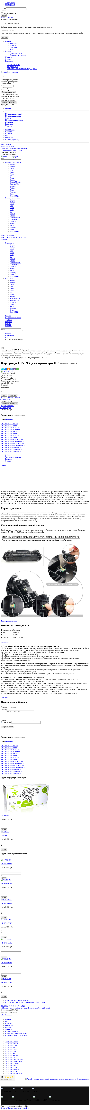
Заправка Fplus (10, 1051)
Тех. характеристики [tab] (13, 457)
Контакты (9, 61)
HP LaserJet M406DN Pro (10, 435)
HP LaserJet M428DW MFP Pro (12, 441)
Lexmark (13, 186)
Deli (11, 170)
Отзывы (8, 59)
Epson (12, 172)
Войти (4, 15)
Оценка (4, 709)
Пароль (3, 11)
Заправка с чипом (7, 406)
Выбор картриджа (7, 98)
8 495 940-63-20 (23, 1000)
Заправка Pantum (11, 1065)
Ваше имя (4, 707)
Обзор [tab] (7, 455)
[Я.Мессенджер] (2, 369)
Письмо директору (12, 139)
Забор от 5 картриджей (9, 403)
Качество (13, 43)
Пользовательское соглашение (16, 1035)
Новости (13, 45)
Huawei (12, 178)
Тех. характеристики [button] (9, 621)
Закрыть (4, 1108)
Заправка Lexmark (12, 1063)
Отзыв (3, 720)
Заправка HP (10, 1053)
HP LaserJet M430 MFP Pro (11, 451)
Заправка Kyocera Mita (13, 1061)
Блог (11, 49)
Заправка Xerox (11, 1071)
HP (11, 176)
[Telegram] (11, 369)
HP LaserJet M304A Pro (9, 424)
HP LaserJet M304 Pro (9, 426)
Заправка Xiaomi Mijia (13, 1073)
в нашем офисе (5, 399)
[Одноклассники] (8, 369)
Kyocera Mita (14, 184)
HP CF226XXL (6, 943)
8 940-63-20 (7, 146)
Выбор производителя (9, 80)
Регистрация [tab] (10, 5)
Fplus (12, 174)
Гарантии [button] (4, 642)
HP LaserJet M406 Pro (9, 437)
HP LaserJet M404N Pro (9, 431)
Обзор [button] (3, 465)
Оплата (8, 51)
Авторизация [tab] (10, 3)
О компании (9, 41)
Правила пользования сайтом (16, 1033)
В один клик (13, 395)
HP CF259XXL (6, 923)
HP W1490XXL (6, 903)
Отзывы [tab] (8, 461)
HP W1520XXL (6, 864)
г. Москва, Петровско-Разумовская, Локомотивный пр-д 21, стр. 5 (14, 149)
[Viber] (14, 369)
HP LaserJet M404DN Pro (10, 428)
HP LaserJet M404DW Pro (10, 430)
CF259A (4, 835)
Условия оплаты (16, 53)
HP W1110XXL (6, 982)
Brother (12, 166)
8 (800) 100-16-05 (7, 235)
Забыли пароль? (7, 17)
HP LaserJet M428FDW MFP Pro (12, 445)
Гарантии (13, 47)
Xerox (12, 194)
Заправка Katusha (11, 1057)
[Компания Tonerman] (9, 72)
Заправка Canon (11, 1046)
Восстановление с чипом (10, 397)
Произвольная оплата (18, 55)
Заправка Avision (11, 1042)
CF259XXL (5, 816)
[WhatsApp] (17, 369)
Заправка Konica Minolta (14, 1059)
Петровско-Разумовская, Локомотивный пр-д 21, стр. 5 (25, 1002)
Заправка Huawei (11, 1055)
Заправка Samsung (12, 1069)
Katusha (12, 180)
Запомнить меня (9, 13)
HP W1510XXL (6, 884)
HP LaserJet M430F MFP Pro (11, 449)
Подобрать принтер (8, 92)
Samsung (13, 192)
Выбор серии (6, 84)
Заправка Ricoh (11, 1067)
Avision (12, 164)
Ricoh (12, 190)
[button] (13, 162)
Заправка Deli (10, 1047)
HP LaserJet (9, 419)
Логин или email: (7, 31)
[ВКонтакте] (5, 369)
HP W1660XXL (6, 963)
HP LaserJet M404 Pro (9, 433)
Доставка (8, 57)
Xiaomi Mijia (14, 196)
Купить (4, 395)
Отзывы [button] (4, 697)
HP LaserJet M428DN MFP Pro (12, 439)
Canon (12, 168)
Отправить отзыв (7, 727)
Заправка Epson (11, 1049)
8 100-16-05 (6, 144)
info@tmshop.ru (12, 67)
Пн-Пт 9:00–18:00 (13, 65)
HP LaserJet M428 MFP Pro (11, 447)
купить (4, 829)
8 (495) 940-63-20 (7, 237)
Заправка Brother (11, 1044)
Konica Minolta (15, 182)
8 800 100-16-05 (11, 1000)
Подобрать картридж (9, 102)
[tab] (45, 465)
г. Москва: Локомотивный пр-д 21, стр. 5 (22, 69)
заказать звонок (20, 237)
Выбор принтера (7, 88)
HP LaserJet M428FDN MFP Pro (12, 443)
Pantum (12, 188)
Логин (3, 8)
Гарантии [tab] (8, 459)
